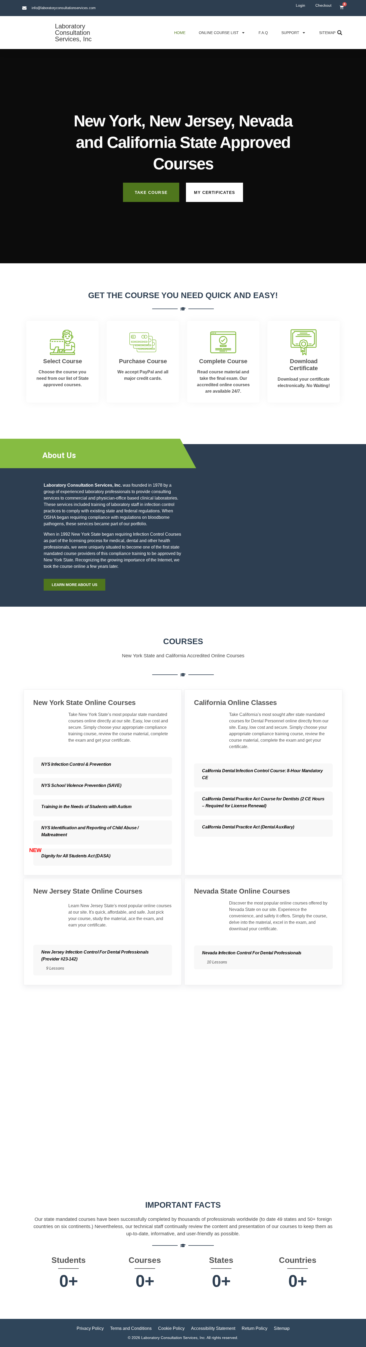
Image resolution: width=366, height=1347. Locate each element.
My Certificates (214, 192)
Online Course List (219, 33)
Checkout (323, 5)
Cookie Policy (171, 1328)
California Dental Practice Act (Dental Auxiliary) (248, 827)
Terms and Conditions (131, 1328)
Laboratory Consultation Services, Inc (73, 32)
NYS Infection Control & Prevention (76, 764)
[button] (339, 32)
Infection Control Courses (157, 534)
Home (179, 33)
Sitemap (327, 33)
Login (300, 5)
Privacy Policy (90, 1328)
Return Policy (254, 1328)
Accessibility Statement (213, 1328)
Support (290, 33)
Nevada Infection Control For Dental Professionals (251, 953)
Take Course (151, 192)
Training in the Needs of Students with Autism (86, 806)
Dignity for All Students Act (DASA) (75, 856)
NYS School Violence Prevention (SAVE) (81, 785)
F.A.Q (263, 33)
